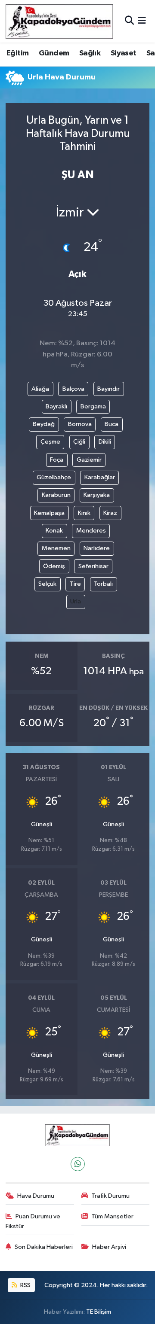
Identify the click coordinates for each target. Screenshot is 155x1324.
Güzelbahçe (54, 477)
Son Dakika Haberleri (44, 1247)
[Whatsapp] (78, 1164)
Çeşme (50, 441)
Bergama (93, 406)
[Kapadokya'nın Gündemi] (59, 21)
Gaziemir (89, 460)
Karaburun (56, 495)
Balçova (73, 389)
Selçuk (47, 584)
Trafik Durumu (110, 1196)
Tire (75, 584)
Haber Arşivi (109, 1247)
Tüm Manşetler (112, 1216)
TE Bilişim (98, 1312)
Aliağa (40, 389)
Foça (56, 460)
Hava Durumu (35, 1196)
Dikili (105, 441)
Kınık (84, 513)
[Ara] (129, 21)
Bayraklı (56, 406)
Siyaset (123, 53)
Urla (75, 601)
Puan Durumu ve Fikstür (33, 1221)
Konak (54, 530)
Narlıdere (97, 548)
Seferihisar (93, 566)
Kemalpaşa (49, 513)
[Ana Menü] (142, 21)
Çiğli (79, 441)
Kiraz (110, 513)
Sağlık (89, 53)
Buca (111, 424)
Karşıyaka (97, 495)
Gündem (54, 53)
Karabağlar (99, 477)
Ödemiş (54, 566)
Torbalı (103, 584)
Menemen (56, 548)
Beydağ (44, 424)
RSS (25, 1285)
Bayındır (108, 389)
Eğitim (17, 53)
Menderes (91, 530)
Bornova (80, 424)
